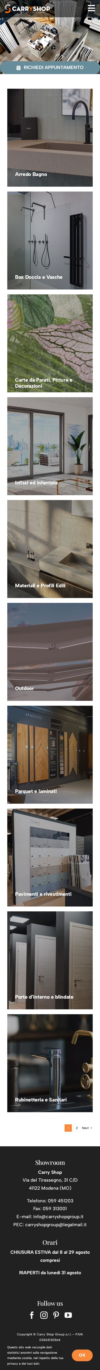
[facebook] (31, 1315)
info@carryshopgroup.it (58, 1216)
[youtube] (68, 1315)
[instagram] (44, 1315)
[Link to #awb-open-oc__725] (91, 8)
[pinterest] (56, 1315)
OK (82, 1355)
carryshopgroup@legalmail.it (56, 1224)
